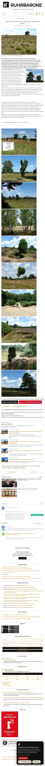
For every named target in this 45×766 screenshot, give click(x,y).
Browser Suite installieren (22, 650)
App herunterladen (22, 648)
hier (28, 122)
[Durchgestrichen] (12, 511)
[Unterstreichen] (10, 511)
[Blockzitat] (16, 511)
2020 (27, 679)
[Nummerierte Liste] (13, 511)
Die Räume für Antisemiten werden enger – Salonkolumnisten (16, 594)
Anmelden (41, 503)
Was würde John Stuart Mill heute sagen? (21, 585)
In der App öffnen (6, 406)
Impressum (4, 756)
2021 (17, 679)
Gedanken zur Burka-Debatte (10, 659)
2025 (17, 676)
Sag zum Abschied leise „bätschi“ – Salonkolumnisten (14, 590)
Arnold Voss (9, 526)
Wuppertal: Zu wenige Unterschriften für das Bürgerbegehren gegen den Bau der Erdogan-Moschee (23, 697)
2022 (7, 679)
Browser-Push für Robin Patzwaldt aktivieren (30, 402)
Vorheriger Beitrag (12, 471)
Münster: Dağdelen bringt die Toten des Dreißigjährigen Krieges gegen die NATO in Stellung (21, 570)
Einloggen (22, 415)
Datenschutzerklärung (13, 756)
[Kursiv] (8, 511)
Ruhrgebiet (4, 467)
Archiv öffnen (22, 673)
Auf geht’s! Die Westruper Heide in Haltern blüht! (21, 459)
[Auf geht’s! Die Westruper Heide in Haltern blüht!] (4, 459)
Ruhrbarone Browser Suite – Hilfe (9, 759)
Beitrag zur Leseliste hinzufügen (9, 402)
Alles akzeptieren (23, 758)
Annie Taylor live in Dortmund (9, 572)
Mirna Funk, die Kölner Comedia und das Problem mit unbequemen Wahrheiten (19, 692)
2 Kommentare (29, 25)
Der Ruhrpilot (5, 574)
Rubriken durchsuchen (7, 682)
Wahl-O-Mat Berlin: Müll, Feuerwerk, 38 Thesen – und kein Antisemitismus (18, 568)
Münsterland (37, 466)
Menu (4, 14)
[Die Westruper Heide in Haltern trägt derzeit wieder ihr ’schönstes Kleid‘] (4, 450)
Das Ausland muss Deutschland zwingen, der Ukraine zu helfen (16, 702)
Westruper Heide (15, 467)
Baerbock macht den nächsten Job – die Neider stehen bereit (15, 566)
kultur (32, 466)
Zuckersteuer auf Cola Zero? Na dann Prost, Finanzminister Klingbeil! (17, 576)
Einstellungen (36, 761)
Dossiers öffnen (5, 683)
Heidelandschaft (17, 466)
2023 (38, 676)
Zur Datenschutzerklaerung (24, 754)
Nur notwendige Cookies (25, 761)
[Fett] (7, 511)
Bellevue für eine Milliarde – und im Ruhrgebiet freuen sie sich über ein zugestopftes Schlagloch (22, 578)
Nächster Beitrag (33, 471)
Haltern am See (9, 466)
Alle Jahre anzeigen (6, 685)
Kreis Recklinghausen (25, 466)
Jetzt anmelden (22, 558)
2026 (7, 676)
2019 (38, 679)
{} (19, 511)
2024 (27, 676)
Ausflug (3, 466)
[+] (21, 511)
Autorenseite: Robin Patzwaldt (20, 406)
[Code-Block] (18, 511)
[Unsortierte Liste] (15, 511)
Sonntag (9, 467)
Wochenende (22, 467)
